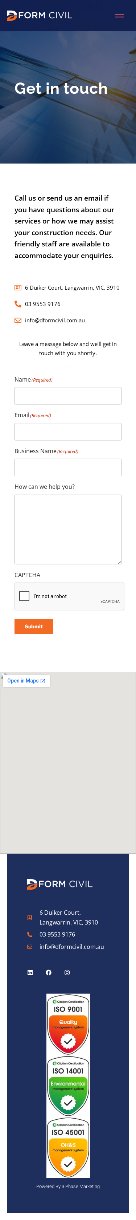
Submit (34, 626)
